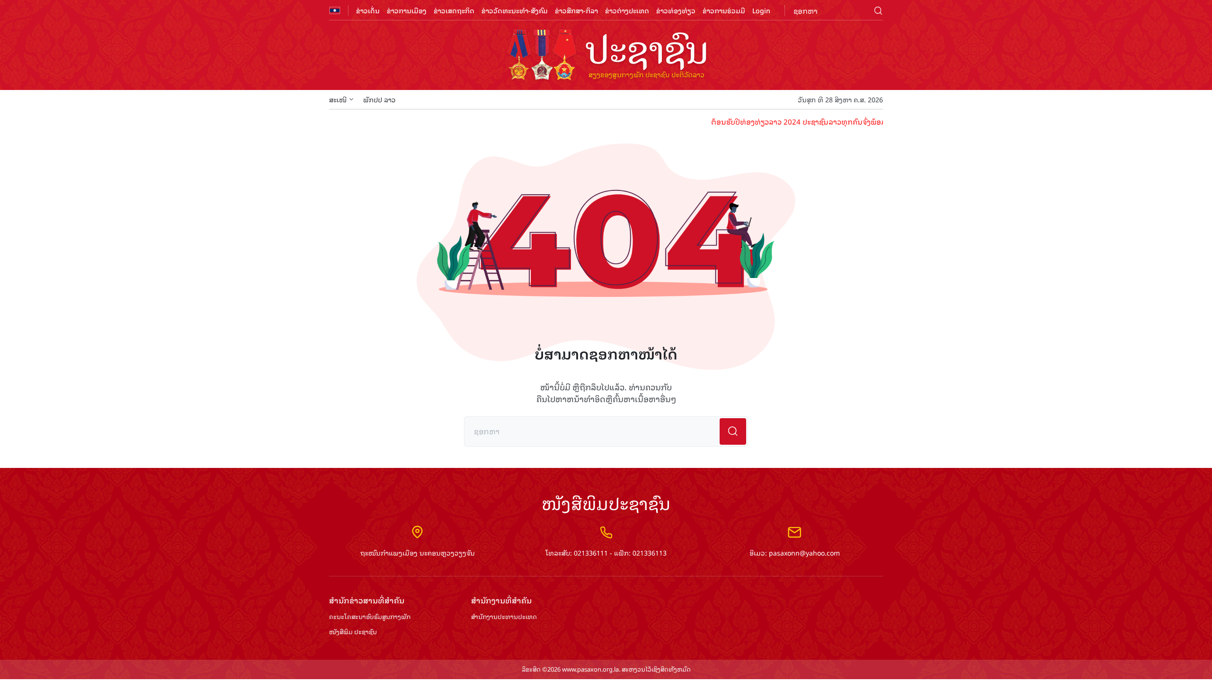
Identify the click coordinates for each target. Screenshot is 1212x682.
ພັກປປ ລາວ (379, 99)
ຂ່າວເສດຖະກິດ (454, 10)
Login (761, 10)
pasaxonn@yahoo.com (804, 552)
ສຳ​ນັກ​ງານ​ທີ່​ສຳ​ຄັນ (501, 600)
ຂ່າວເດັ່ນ (368, 10)
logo (606, 56)
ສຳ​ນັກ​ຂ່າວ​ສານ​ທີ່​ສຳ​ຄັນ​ (366, 600)
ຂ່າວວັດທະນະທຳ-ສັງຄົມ (514, 10)
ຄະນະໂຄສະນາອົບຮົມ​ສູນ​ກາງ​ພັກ (369, 617)
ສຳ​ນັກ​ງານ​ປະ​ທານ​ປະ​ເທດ (504, 617)
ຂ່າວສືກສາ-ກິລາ (576, 10)
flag (334, 10)
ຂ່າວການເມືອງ (407, 10)
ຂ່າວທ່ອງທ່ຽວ (675, 10)
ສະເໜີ (338, 99)
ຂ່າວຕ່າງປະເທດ (627, 10)
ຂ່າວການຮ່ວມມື (724, 10)
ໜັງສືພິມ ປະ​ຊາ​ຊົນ (353, 632)
